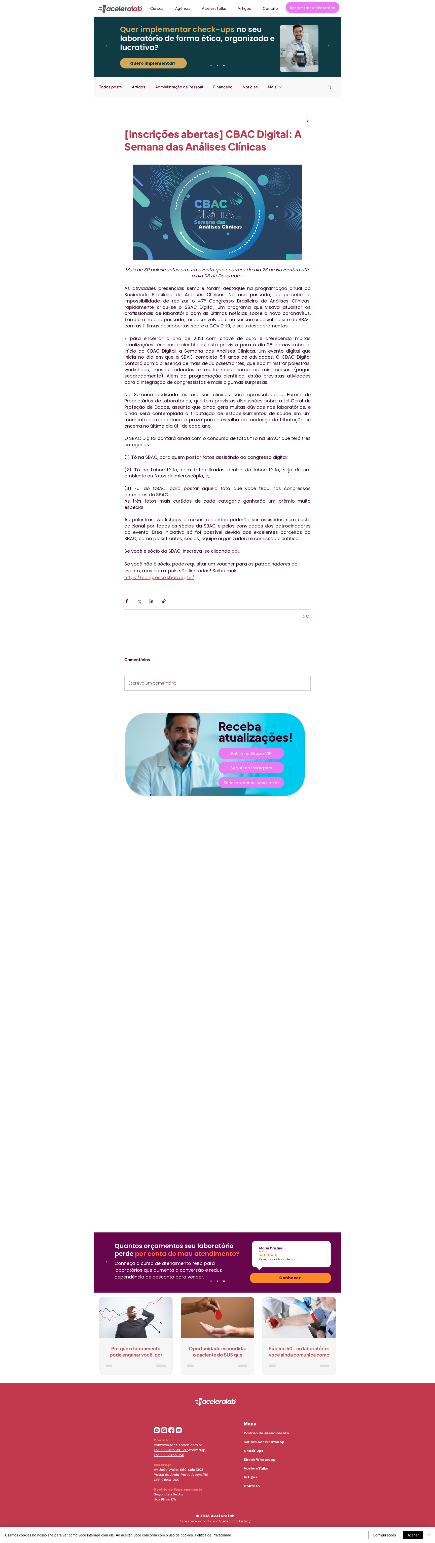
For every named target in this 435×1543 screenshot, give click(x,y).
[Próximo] (328, 46)
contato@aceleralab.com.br (178, 1445)
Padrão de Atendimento (266, 1433)
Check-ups (253, 1450)
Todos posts (110, 87)
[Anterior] (106, 46)
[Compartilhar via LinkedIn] (151, 601)
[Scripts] (224, 65)
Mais (272, 87)
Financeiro (223, 87)
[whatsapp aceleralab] (157, 1430)
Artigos (138, 87)
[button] (329, 87)
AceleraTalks (256, 1468)
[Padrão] (217, 65)
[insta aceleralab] (164, 1430)
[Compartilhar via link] (163, 601)
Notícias (250, 87)
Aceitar (413, 1534)
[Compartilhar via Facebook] (126, 601)
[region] (217, 755)
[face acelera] (171, 1430)
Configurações (384, 1534)
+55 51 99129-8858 (170, 1450)
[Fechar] (429, 1535)
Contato (252, 1486)
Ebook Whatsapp (260, 1459)
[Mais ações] (308, 120)
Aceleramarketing (234, 1521)
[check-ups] (211, 65)
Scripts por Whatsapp (264, 1442)
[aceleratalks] (179, 1430)
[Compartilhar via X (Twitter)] (139, 601)
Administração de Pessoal (179, 87)
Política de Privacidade (213, 1534)
